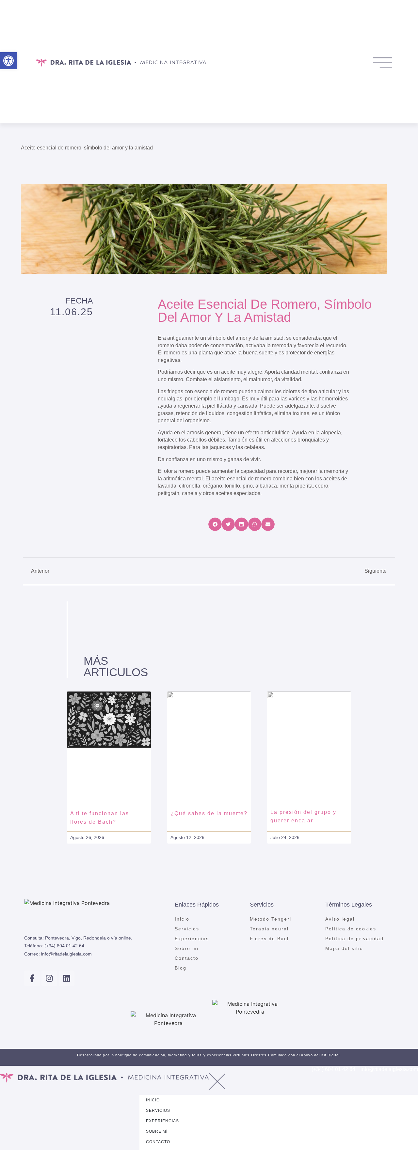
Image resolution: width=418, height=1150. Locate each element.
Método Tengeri (270, 919)
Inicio (182, 919)
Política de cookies (350, 928)
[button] (215, 524)
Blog (180, 968)
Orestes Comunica (269, 1055)
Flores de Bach (270, 938)
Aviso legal (340, 919)
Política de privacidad (354, 938)
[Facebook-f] (32, 978)
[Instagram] (49, 978)
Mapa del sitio (344, 948)
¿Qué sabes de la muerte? (209, 813)
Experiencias (192, 938)
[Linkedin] (66, 978)
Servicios (187, 928)
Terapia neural (269, 928)
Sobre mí (187, 948)
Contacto (187, 958)
